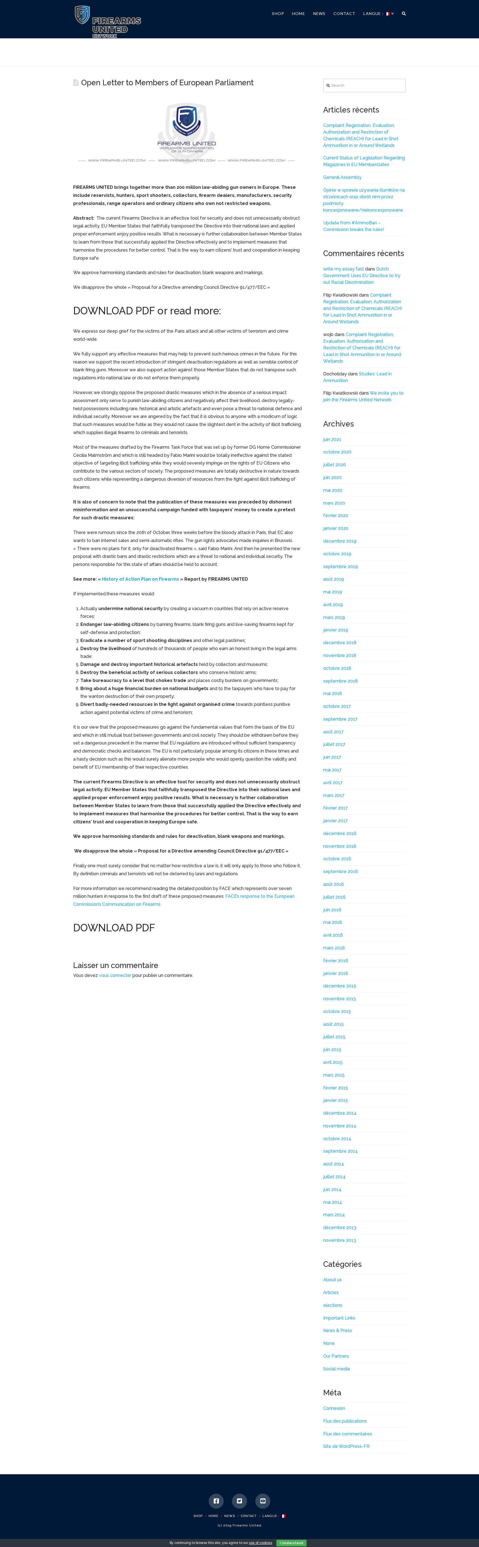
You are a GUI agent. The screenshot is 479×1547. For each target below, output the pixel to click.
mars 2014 (334, 1214)
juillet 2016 (334, 897)
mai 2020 (332, 490)
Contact (249, 1516)
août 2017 (333, 731)
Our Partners (336, 1356)
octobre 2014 (337, 1138)
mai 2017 (332, 770)
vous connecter (115, 975)
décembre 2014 (339, 1113)
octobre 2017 (337, 706)
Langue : (272, 1516)
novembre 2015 (339, 998)
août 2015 (333, 1024)
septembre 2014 (340, 1151)
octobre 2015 (337, 1011)
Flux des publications (345, 1421)
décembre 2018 (339, 642)
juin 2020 (332, 477)
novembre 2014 (339, 1126)
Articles (331, 1292)
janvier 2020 (335, 528)
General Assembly (342, 177)
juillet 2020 (334, 464)
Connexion (334, 1408)
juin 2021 (332, 439)
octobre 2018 (337, 668)
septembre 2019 (340, 566)
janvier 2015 (335, 1100)
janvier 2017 (335, 820)
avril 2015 (333, 1062)
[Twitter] (239, 1501)
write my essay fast (343, 269)
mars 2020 (334, 503)
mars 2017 (334, 795)
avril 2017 (333, 782)
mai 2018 (332, 693)
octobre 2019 (337, 553)
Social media (336, 1369)
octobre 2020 (337, 452)
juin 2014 (332, 1189)
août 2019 (333, 579)
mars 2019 (334, 617)
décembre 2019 (339, 541)
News (229, 1516)
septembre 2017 (340, 719)
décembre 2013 (339, 1227)
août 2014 (333, 1164)
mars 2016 (334, 948)
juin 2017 (332, 757)
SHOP (198, 1516)
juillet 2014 (334, 1176)
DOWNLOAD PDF (114, 311)
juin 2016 (332, 909)
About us (332, 1279)
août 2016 (333, 884)
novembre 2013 (339, 1240)
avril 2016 (333, 935)
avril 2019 (333, 604)
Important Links (339, 1318)
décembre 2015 (339, 986)
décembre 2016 (339, 833)
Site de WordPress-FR (346, 1446)
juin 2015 (332, 1049)
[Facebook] (216, 1501)
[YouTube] (262, 1501)
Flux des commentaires (347, 1433)
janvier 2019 (335, 630)
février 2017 (335, 808)
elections (332, 1305)
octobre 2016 (337, 858)
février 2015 (335, 1087)
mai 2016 (332, 922)
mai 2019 (332, 592)
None (329, 1343)
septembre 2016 (340, 871)
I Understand (291, 1543)
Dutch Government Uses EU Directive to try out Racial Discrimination (361, 275)
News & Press (337, 1330)
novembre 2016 (339, 846)
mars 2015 (334, 1075)
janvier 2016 (335, 973)
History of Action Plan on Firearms (140, 579)
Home (213, 1516)
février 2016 (335, 960)
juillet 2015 (334, 1036)
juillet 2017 (334, 744)
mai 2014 (332, 1202)
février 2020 (335, 515)
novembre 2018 (339, 655)
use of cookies (260, 1543)
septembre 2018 (340, 681)
